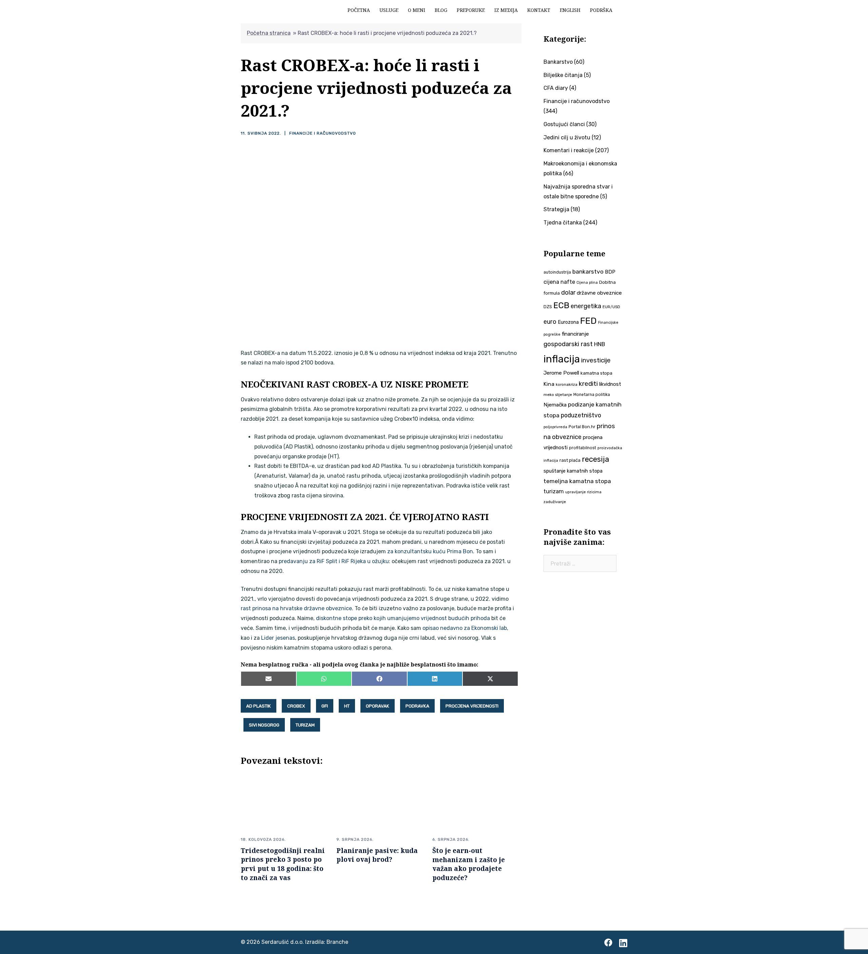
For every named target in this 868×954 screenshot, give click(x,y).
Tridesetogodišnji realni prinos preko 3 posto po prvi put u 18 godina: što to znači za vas (283, 864)
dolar (568, 292)
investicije (596, 360)
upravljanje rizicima (583, 492)
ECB (561, 305)
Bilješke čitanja (563, 75)
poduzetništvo (581, 415)
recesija (595, 459)
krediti (588, 383)
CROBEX (296, 706)
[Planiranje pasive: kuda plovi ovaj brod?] (379, 803)
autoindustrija (557, 272)
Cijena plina (587, 282)
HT (347, 706)
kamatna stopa (596, 373)
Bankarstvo (558, 62)
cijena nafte (559, 282)
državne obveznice (599, 293)
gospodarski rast (568, 344)
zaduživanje (555, 501)
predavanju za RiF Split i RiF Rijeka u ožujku (334, 561)
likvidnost (610, 384)
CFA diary (556, 88)
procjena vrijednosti (472, 706)
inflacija (562, 359)
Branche (337, 942)
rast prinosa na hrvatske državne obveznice (296, 608)
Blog (441, 10)
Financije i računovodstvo (322, 133)
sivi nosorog (264, 725)
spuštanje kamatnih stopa (573, 471)
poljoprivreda (555, 427)
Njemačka (555, 405)
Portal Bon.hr (582, 426)
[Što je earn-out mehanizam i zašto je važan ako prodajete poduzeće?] (475, 803)
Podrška (601, 10)
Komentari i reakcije (569, 150)
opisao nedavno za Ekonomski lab (464, 628)
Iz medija (506, 10)
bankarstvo (588, 271)
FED (588, 320)
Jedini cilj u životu (567, 137)
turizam (305, 725)
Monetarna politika (591, 394)
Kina (549, 384)
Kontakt (538, 10)
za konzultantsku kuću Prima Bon (430, 551)
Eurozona (568, 322)
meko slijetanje (558, 394)
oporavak (377, 706)
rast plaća (569, 460)
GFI (324, 706)
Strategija (556, 209)
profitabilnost (582, 447)
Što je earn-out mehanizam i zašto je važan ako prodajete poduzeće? (468, 864)
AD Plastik (258, 706)
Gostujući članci (564, 124)
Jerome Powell (561, 373)
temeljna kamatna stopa (577, 481)
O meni (416, 10)
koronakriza (566, 384)
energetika (586, 306)
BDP (610, 272)
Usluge (388, 10)
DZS (548, 306)
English (570, 10)
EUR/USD (611, 306)
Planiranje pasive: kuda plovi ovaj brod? (377, 855)
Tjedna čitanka (563, 222)
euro (550, 321)
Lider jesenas (278, 638)
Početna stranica (269, 33)
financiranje (575, 334)
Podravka (417, 706)
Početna (359, 10)
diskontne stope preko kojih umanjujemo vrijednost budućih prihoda (403, 618)
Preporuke (471, 10)
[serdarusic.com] (241, 9)
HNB (599, 344)
